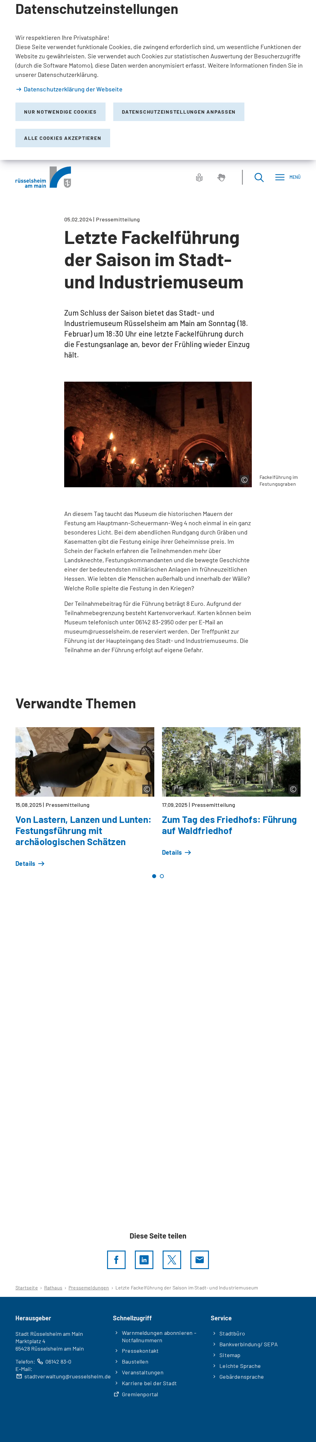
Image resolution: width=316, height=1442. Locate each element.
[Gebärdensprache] (221, 177)
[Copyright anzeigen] (244, 479)
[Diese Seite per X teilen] (172, 1260)
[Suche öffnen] (259, 177)
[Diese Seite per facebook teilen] (116, 1260)
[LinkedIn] (144, 1260)
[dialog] (158, 80)
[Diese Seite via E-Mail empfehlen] (199, 1260)
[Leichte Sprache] (199, 177)
